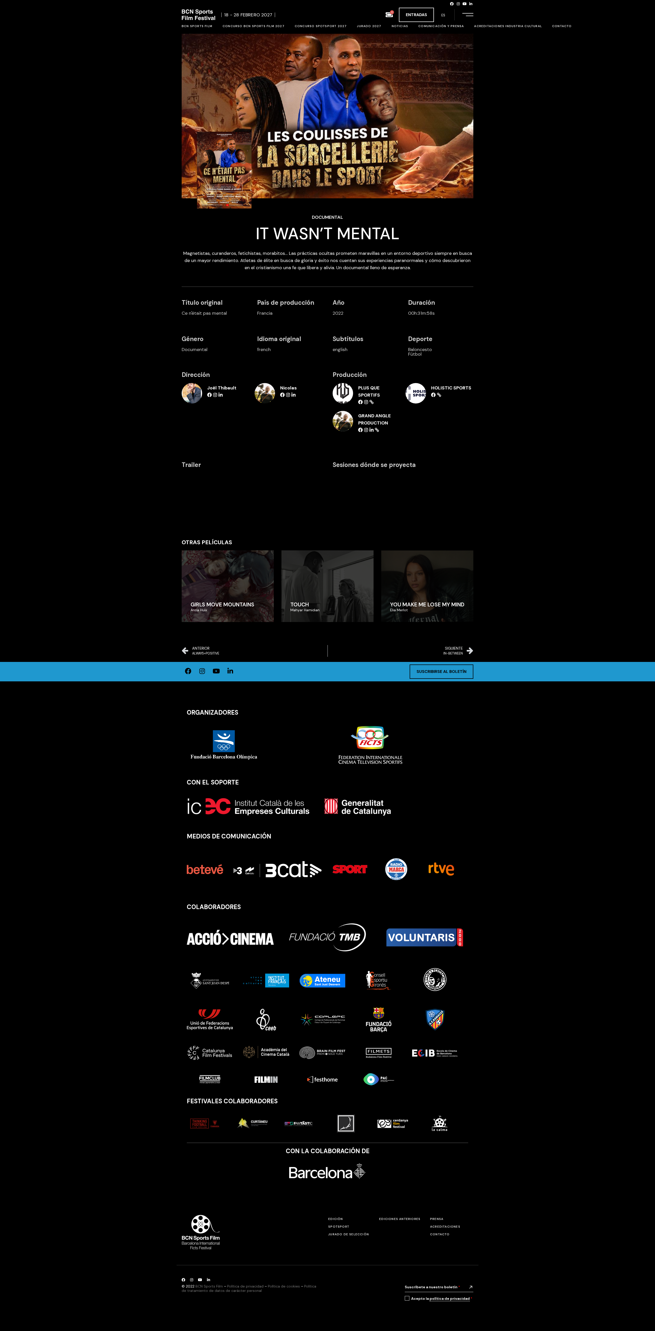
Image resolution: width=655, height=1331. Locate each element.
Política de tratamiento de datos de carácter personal (249, 1288)
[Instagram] (458, 3)
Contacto (440, 1234)
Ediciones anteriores (399, 1219)
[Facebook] (452, 3)
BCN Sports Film (209, 1286)
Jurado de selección (348, 1234)
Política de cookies (284, 1286)
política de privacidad (450, 1298)
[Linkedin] (470, 3)
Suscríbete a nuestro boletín (432, 1287)
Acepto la (441, 1298)
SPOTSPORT (338, 1227)
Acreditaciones (445, 1227)
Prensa (436, 1219)
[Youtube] (464, 3)
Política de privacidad (245, 1286)
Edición (335, 1219)
